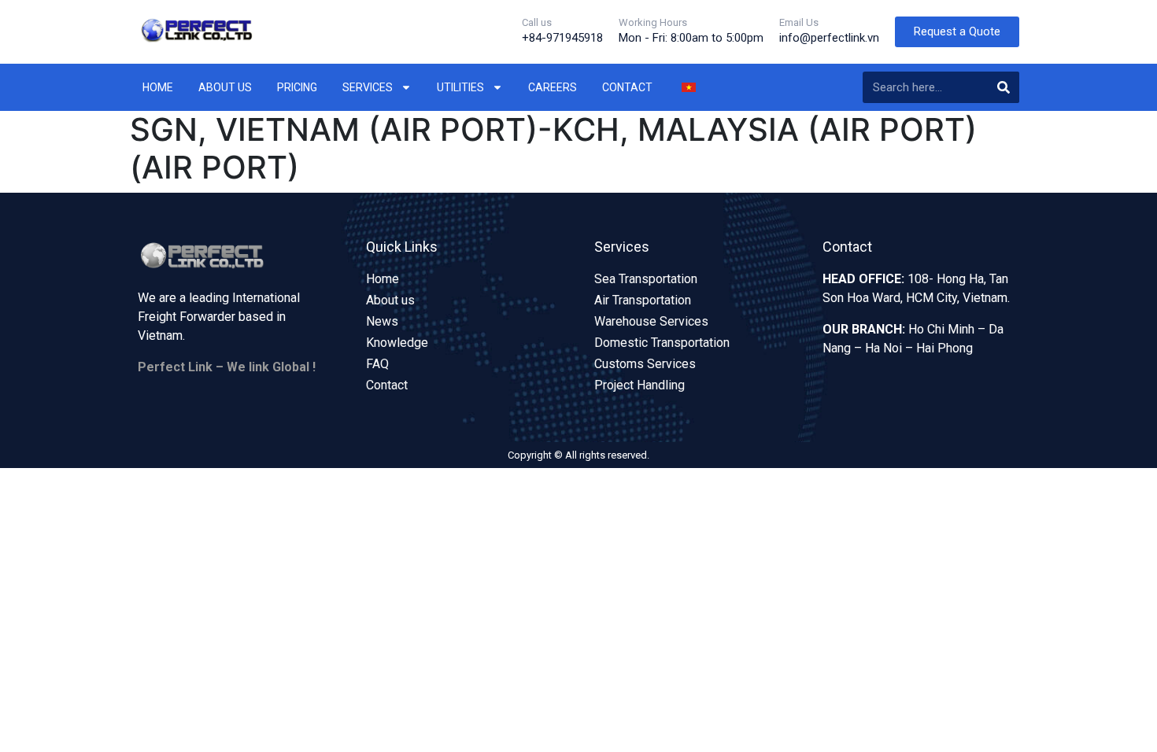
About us (225, 87)
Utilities (460, 87)
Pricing (297, 87)
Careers (552, 87)
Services (367, 87)
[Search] (1003, 87)
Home (157, 87)
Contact (627, 87)
